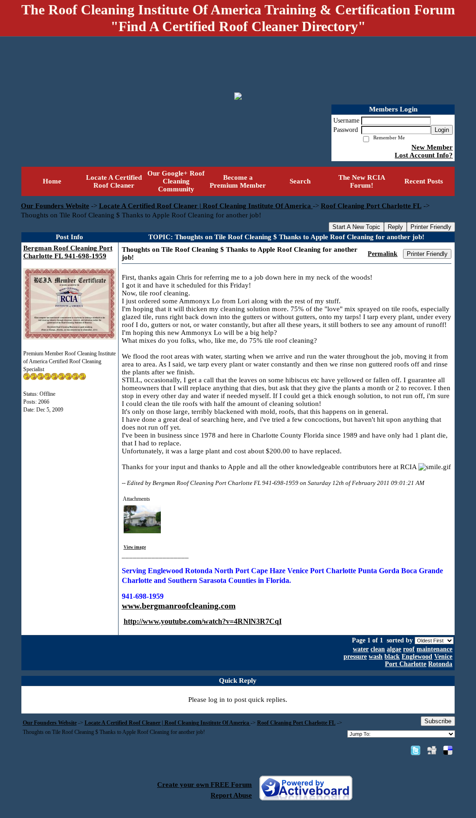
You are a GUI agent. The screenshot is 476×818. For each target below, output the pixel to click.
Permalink (382, 253)
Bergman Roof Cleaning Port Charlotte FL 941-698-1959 (67, 252)
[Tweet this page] (415, 750)
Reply (395, 226)
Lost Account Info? (424, 155)
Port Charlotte (405, 664)
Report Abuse (231, 795)
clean (377, 649)
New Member (432, 147)
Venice (443, 656)
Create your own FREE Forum (204, 784)
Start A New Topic (356, 226)
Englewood (417, 656)
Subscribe (437, 721)
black (392, 656)
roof (409, 649)
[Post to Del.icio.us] (448, 750)
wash (376, 656)
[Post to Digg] (432, 750)
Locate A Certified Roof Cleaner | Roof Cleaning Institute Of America (206, 205)
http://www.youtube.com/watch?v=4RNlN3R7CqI (203, 621)
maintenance (434, 649)
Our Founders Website (55, 205)
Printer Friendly (430, 226)
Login (442, 129)
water (361, 649)
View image (135, 547)
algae (394, 649)
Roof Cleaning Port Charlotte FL (371, 205)
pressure (355, 656)
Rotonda (440, 664)
